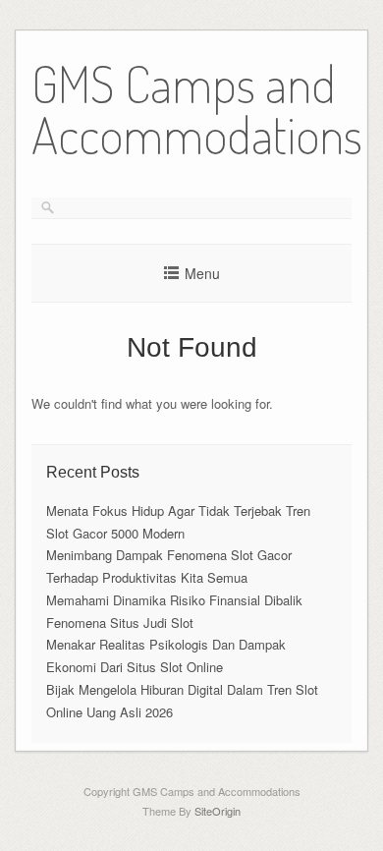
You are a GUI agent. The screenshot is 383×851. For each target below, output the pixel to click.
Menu (202, 273)
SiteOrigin (217, 811)
